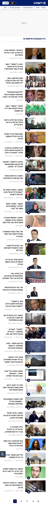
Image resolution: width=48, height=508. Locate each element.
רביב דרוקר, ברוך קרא (16, 198)
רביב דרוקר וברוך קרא (15, 142)
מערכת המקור (18, 351)
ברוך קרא (20, 170)
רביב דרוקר (19, 86)
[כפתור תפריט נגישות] (3, 454)
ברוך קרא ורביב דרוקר (15, 309)
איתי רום (20, 182)
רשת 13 (20, 58)
